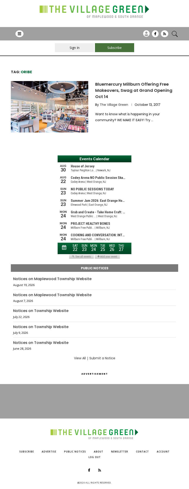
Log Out (95, 457)
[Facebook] (155, 35)
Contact (142, 451)
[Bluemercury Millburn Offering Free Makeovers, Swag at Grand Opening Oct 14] (49, 106)
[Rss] (164, 35)
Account (163, 451)
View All (80, 358)
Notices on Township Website (40, 310)
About (98, 451)
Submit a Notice (102, 358)
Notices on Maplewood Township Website (52, 278)
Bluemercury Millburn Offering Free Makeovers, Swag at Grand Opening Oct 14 (133, 90)
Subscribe (26, 451)
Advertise (49, 451)
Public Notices (75, 451)
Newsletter (119, 451)
